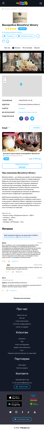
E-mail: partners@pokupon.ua (22, 383)
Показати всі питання (22, 298)
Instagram (21, 108)
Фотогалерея (27, 48)
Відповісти (15, 261)
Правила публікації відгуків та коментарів (22, 353)
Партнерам (22, 365)
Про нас (7, 48)
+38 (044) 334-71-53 (22, 380)
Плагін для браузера (22, 344)
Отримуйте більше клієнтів (27, 112)
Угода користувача (22, 321)
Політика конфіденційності (22, 324)
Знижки (17, 48)
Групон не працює (22, 327)
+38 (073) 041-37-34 (25, 100)
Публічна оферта (22, 368)
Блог (22, 350)
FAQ (22, 341)
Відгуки (37, 48)
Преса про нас (22, 315)
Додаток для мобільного (22, 347)
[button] (21, 84)
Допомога (22, 339)
